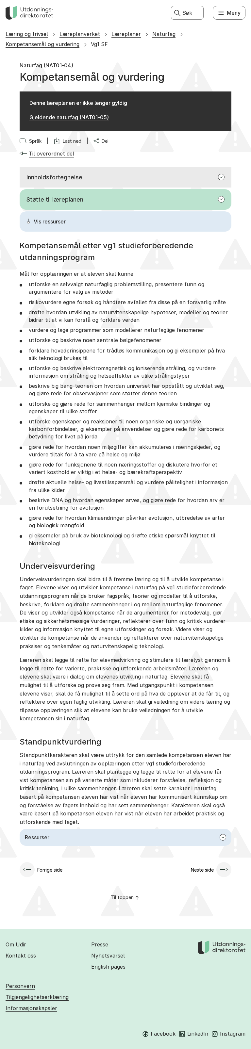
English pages (108, 966)
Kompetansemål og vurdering (42, 44)
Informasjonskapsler (31, 1008)
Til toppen (122, 897)
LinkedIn (197, 1033)
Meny (234, 12)
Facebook (163, 1033)
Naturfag (164, 34)
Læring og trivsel (27, 34)
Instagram (232, 1033)
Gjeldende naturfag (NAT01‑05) (69, 117)
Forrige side (49, 870)
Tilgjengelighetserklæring (37, 997)
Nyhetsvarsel (108, 955)
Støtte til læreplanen (54, 199)
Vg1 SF (99, 44)
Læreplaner (126, 34)
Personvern (20, 986)
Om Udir (16, 944)
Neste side (202, 870)
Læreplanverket (79, 34)
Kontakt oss (21, 955)
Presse (99, 944)
